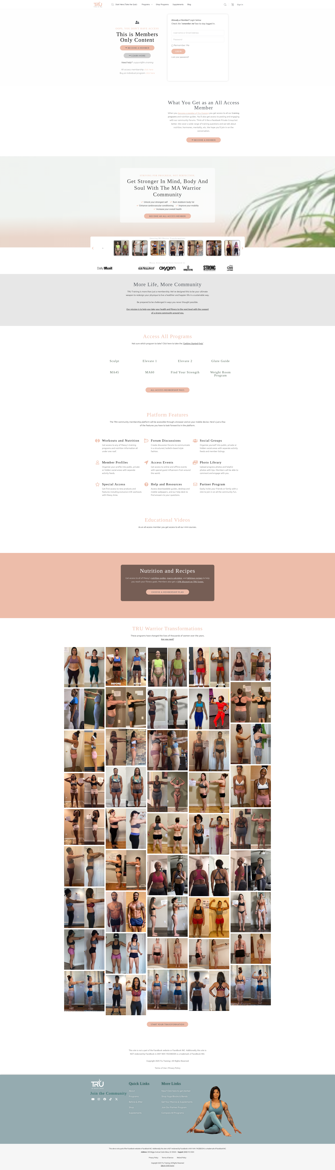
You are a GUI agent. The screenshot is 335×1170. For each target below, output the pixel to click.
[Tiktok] (110, 1099)
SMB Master (170, 1166)
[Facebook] (104, 1099)
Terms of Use (161, 1068)
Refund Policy (181, 1158)
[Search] (225, 4)
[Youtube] (93, 1099)
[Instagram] (98, 1099)
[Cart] (232, 4)
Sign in (240, 4)
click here (148, 69)
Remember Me (181, 45)
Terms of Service (167, 1158)
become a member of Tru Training (193, 113)
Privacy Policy (174, 1068)
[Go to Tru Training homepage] (97, 4)
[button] (92, 248)
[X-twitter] (116, 1099)
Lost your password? (180, 57)
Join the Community (108, 1093)
